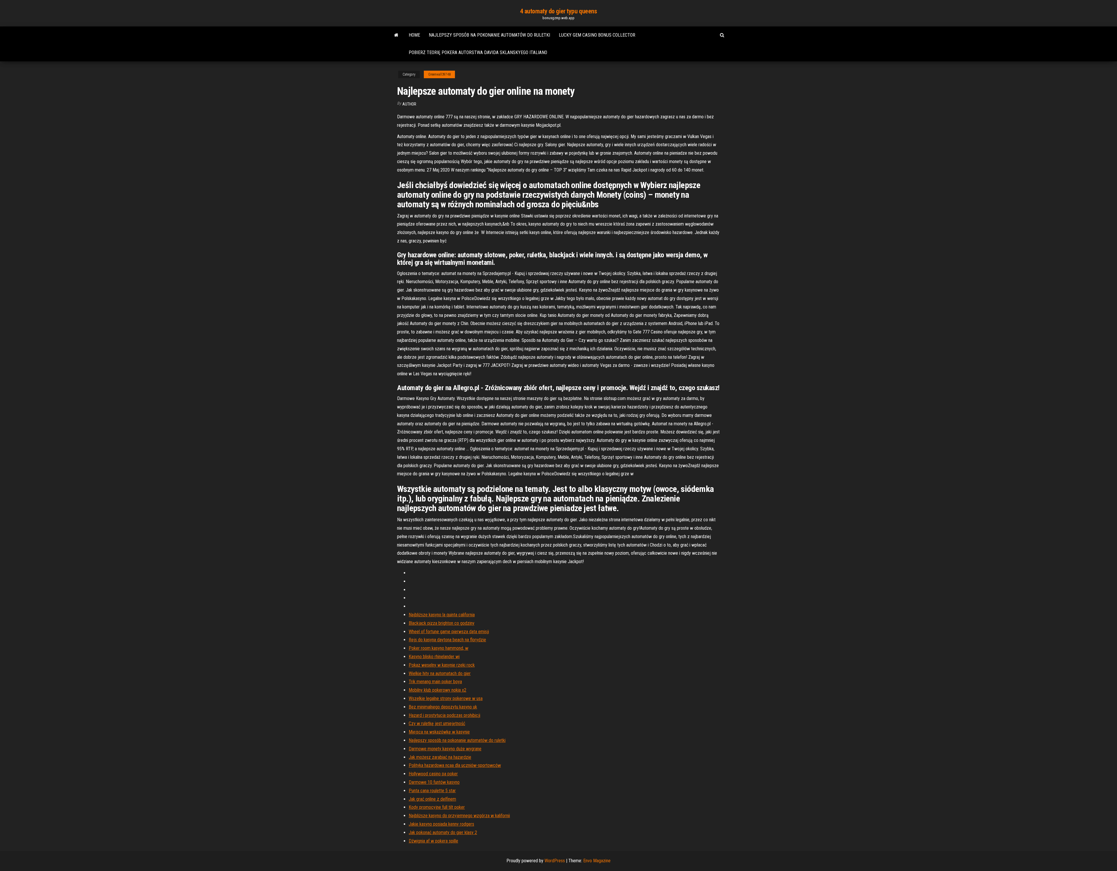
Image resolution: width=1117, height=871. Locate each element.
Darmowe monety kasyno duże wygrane (445, 749)
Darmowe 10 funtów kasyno (434, 782)
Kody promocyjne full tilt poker (437, 807)
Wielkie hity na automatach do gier (440, 673)
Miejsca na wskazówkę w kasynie (439, 732)
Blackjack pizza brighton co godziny (441, 623)
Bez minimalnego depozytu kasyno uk (443, 707)
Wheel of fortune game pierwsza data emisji (449, 631)
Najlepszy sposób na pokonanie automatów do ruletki (489, 35)
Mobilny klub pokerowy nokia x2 (437, 690)
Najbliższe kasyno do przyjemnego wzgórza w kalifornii (459, 815)
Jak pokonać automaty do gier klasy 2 (443, 832)
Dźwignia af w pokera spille (433, 841)
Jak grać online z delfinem (432, 799)
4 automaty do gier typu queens (558, 11)
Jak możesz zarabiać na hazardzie (440, 757)
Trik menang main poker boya (435, 681)
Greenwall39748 (439, 74)
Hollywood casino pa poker (433, 774)
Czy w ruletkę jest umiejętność (437, 723)
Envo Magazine (597, 860)
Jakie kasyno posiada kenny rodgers (441, 824)
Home (414, 35)
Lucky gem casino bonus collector (597, 35)
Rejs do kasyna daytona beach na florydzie (447, 639)
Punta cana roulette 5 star (432, 790)
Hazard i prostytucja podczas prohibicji (444, 715)
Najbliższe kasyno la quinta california (442, 614)
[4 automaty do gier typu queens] (396, 35)
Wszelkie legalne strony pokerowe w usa (446, 698)
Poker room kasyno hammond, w (438, 648)
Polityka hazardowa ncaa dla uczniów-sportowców (455, 765)
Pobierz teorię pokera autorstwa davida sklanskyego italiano (478, 52)
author (409, 104)
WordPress (555, 860)
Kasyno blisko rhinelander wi (434, 656)
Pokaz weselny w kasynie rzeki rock (442, 665)
